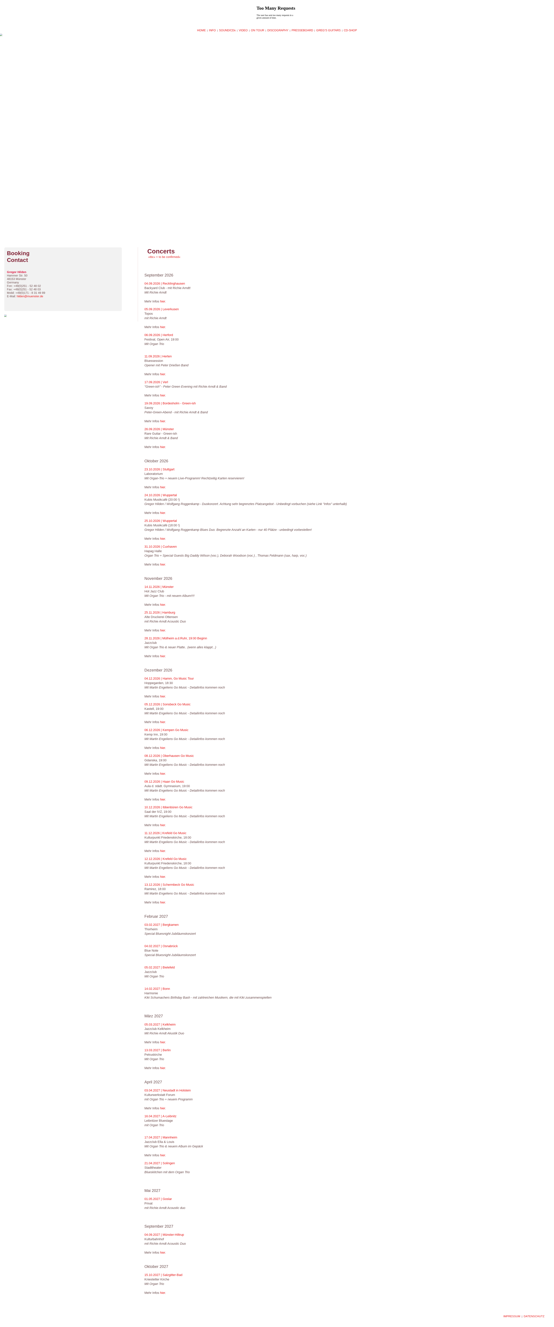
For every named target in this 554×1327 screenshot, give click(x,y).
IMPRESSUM (511, 1316)
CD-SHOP (350, 30)
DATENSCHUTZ (534, 1316)
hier (162, 301)
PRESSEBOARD (302, 30)
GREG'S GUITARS (328, 30)
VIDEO (243, 30)
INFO (212, 30)
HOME (201, 30)
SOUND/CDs (227, 30)
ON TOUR (257, 30)
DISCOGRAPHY (277, 30)
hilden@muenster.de (30, 296)
